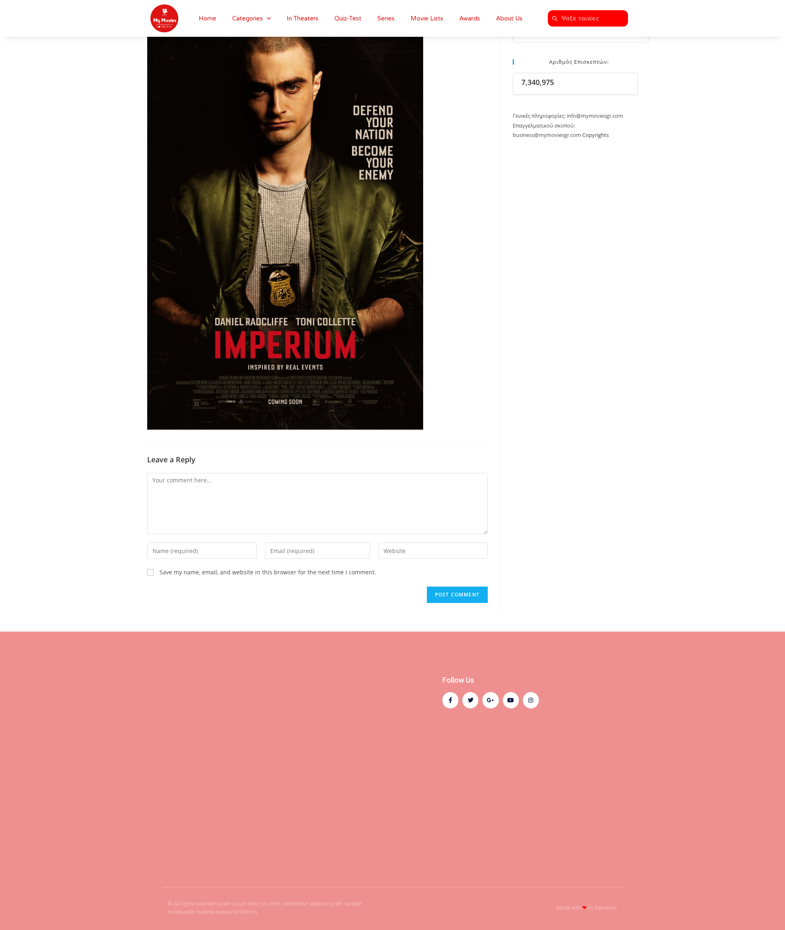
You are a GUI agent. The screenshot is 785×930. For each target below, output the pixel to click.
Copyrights (595, 135)
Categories (247, 18)
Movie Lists (426, 18)
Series (386, 18)
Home (207, 18)
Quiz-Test (347, 18)
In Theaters (302, 18)
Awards (469, 18)
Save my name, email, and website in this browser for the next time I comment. (267, 572)
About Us (509, 18)
